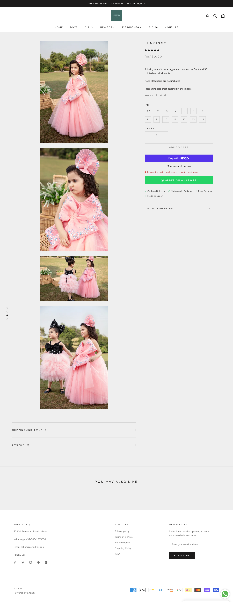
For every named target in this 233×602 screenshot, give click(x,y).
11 (174, 119)
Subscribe (182, 555)
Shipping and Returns (29, 430)
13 (193, 119)
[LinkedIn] (46, 562)
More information (160, 208)
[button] (152, 50)
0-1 (148, 111)
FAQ (117, 553)
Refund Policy (122, 542)
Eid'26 (153, 27)
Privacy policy (122, 531)
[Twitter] (161, 95)
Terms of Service (124, 537)
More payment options (179, 166)
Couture (171, 27)
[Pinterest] (165, 95)
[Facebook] (156, 95)
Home (59, 27)
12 (184, 119)
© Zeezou (20, 588)
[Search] (215, 16)
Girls (89, 27)
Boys (74, 27)
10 (165, 119)
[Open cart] (222, 16)
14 (202, 119)
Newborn (107, 27)
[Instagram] (30, 562)
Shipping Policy (123, 548)
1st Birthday (132, 27)
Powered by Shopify (24, 592)
